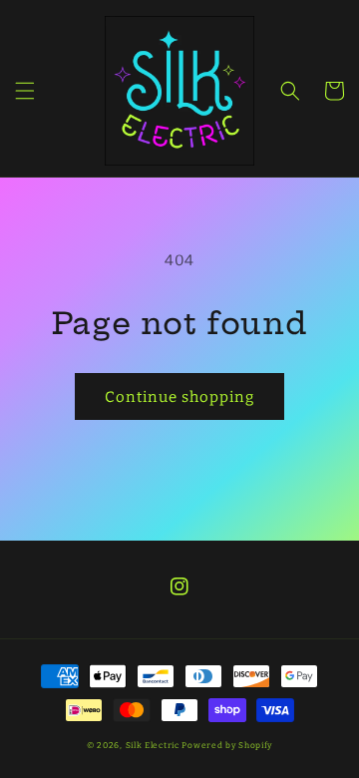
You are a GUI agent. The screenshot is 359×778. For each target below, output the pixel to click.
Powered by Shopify (226, 745)
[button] (25, 91)
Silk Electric (153, 745)
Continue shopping (179, 397)
